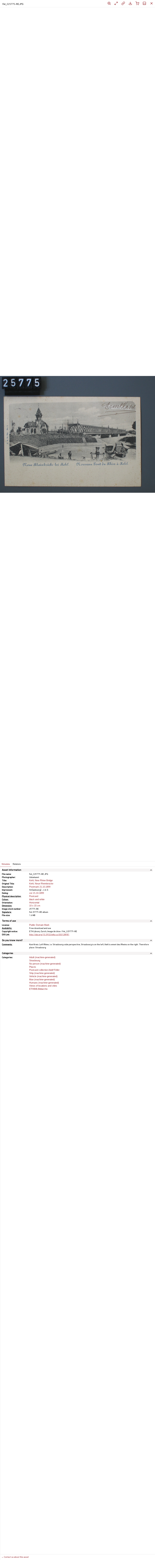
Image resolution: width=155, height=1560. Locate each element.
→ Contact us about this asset (15, 1557)
